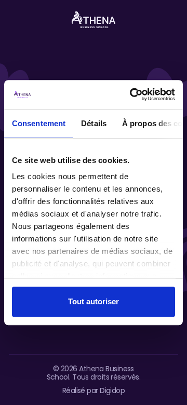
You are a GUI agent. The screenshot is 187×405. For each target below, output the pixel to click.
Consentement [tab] (38, 123)
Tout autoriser (93, 301)
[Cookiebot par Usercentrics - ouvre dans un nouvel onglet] (132, 94)
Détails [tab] (93, 123)
